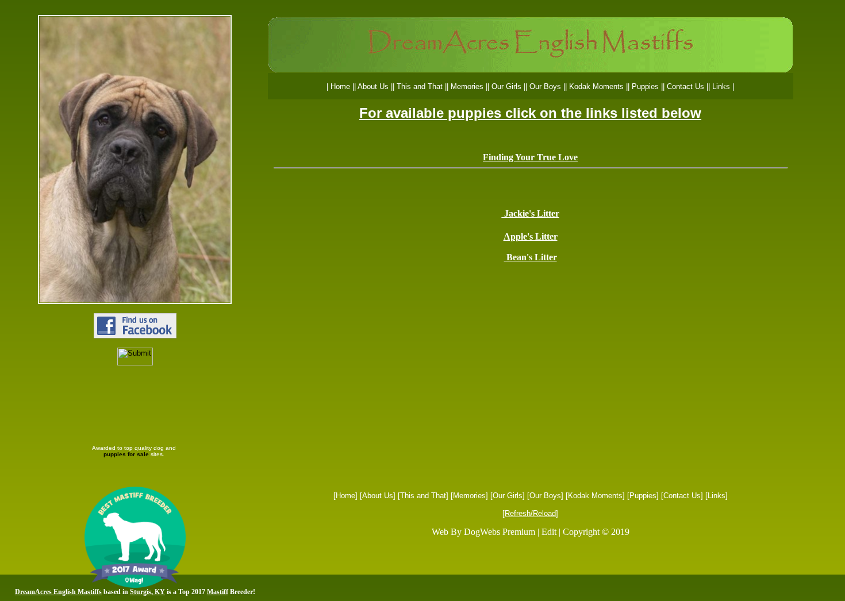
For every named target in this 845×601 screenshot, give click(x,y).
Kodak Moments (595, 495)
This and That (423, 495)
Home (345, 495)
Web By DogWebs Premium (483, 532)
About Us (377, 495)
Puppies (642, 495)
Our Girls (508, 495)
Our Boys (545, 495)
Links (716, 495)
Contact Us (682, 495)
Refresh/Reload (530, 513)
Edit (548, 532)
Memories (469, 495)
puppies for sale (126, 454)
